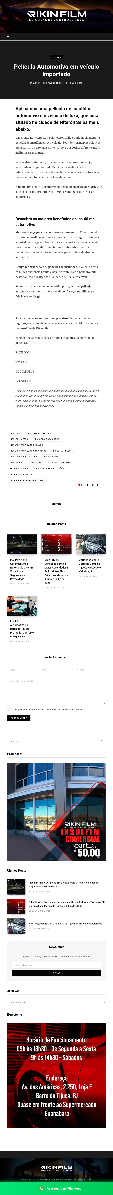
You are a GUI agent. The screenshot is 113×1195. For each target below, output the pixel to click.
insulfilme (35, 463)
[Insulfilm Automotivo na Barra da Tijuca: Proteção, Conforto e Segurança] (22, 606)
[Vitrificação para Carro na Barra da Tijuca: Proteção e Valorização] (91, 544)
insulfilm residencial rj (23, 457)
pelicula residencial (21, 474)
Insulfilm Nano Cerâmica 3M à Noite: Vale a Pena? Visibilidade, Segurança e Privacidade (64, 884)
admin (36, 83)
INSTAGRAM (23, 381)
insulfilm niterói (19, 439)
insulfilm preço (62, 451)
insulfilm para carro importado (28, 451)
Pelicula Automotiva (60, 463)
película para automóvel (50, 469)
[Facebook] (5, 116)
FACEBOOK (22, 352)
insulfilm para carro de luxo (26, 445)
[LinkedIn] (98, 485)
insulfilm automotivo (39, 433)
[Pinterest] (5, 132)
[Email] (5, 140)
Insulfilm (56, 57)
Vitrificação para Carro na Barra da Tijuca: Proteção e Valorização (65, 923)
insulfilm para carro (47, 439)
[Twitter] (5, 124)
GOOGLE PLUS (24, 371)
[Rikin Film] (56, 16)
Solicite (20, 318)
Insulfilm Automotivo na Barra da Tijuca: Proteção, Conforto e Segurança (22, 629)
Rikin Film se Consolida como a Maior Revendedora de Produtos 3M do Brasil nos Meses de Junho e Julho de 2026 (56, 571)
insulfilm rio (51, 457)
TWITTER (21, 362)
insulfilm (15, 433)
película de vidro (19, 469)
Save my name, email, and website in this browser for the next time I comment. (47, 709)
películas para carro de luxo (27, 480)
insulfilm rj (16, 463)
